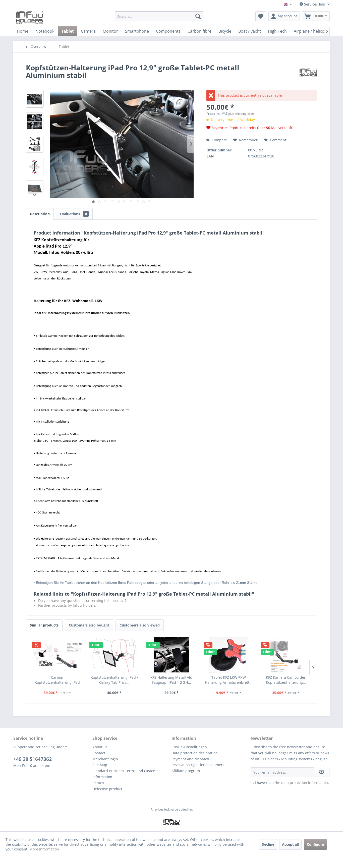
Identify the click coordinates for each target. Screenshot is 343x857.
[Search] (198, 16)
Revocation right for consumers (198, 764)
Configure (315, 844)
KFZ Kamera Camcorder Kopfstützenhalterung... (286, 680)
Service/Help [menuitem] (314, 4)
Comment (277, 140)
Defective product (107, 788)
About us (99, 747)
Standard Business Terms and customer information (126, 773)
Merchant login (105, 759)
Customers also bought (89, 625)
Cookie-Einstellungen (189, 747)
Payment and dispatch (190, 759)
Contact (98, 753)
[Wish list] (260, 16)
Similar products (44, 625)
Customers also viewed (140, 625)
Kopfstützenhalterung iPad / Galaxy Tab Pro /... (114, 680)
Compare (219, 140)
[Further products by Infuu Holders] (308, 72)
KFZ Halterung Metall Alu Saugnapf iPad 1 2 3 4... (171, 680)
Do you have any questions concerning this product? (81, 600)
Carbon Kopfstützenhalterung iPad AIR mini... (57, 680)
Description (40, 213)
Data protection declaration (195, 753)
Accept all (290, 844)
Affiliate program (186, 770)
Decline (268, 844)
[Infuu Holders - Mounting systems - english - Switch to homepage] (29, 17)
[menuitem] (159, 18)
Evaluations (73, 213)
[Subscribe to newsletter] (321, 772)
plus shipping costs (241, 113)
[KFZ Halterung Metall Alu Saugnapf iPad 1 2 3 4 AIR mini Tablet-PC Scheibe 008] (171, 654)
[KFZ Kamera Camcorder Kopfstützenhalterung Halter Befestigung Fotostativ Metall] (286, 654)
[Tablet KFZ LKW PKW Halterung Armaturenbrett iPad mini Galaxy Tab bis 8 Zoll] (229, 654)
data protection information (304, 782)
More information (44, 849)
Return (98, 782)
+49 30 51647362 (32, 759)
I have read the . (292, 782)
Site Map (99, 764)
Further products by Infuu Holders (66, 605)
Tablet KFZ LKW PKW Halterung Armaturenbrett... (228, 680)
